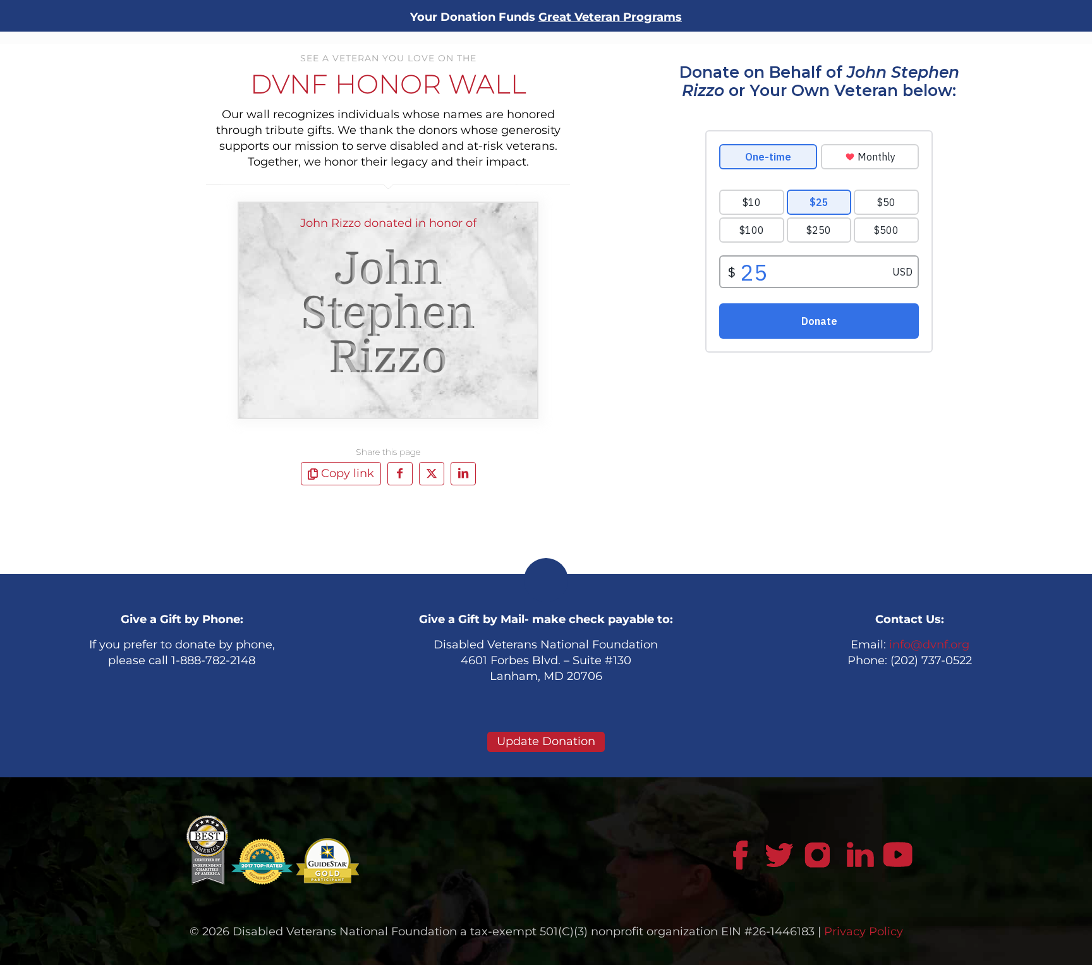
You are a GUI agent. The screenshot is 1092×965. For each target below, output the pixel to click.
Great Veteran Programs (610, 17)
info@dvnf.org (929, 645)
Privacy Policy (863, 931)
